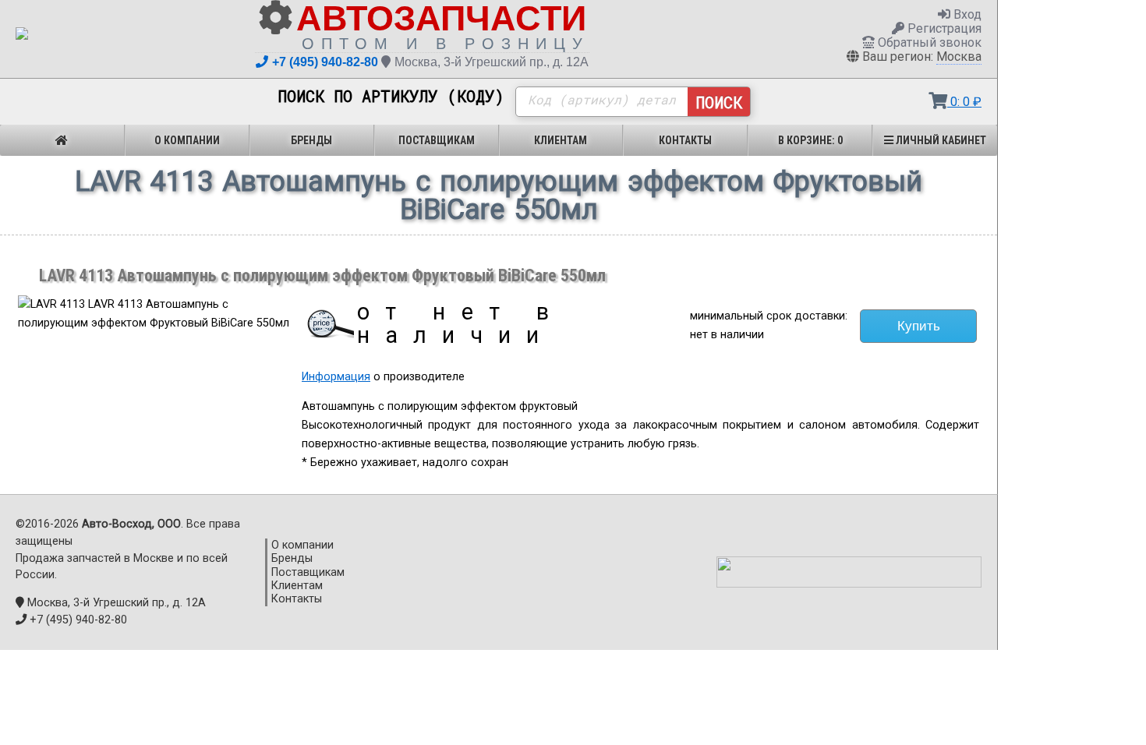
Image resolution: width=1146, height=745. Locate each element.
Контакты (685, 140)
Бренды (311, 140)
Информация (336, 376)
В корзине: (810, 140)
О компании (187, 140)
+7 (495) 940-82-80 (325, 62)
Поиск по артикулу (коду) (391, 96)
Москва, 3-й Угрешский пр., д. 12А (491, 62)
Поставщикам (436, 140)
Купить (918, 326)
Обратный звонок (928, 42)
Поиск (718, 102)
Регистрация (943, 28)
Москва (959, 56)
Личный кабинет (939, 140)
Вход (966, 14)
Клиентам (560, 140)
